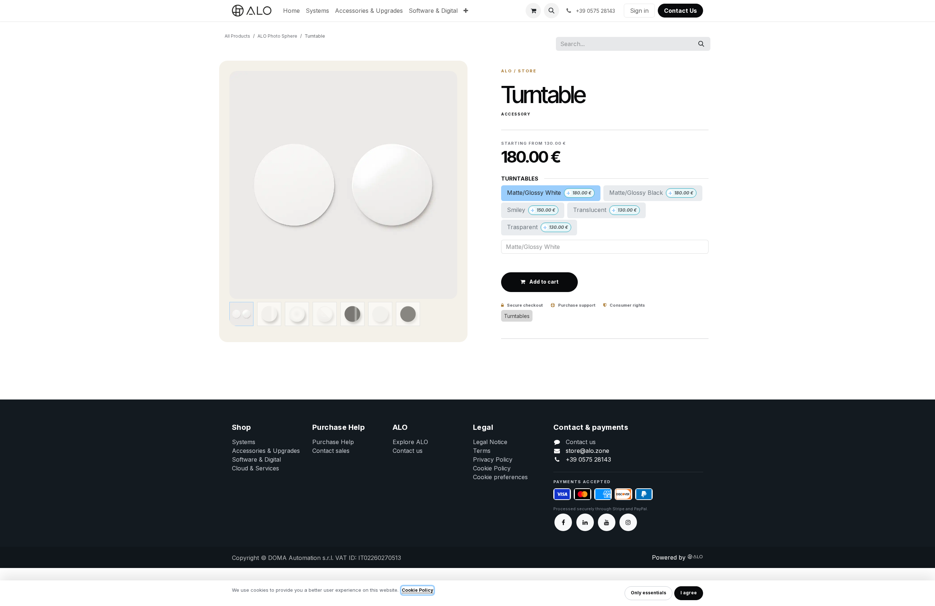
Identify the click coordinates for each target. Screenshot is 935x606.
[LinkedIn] (585, 522)
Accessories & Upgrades (266, 450)
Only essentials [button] (648, 592)
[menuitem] (291, 10)
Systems (243, 442)
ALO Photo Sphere (277, 36)
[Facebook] (563, 522)
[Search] (701, 44)
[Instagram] (628, 522)
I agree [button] (688, 592)
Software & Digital (256, 459)
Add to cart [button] (543, 282)
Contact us (408, 450)
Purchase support (576, 305)
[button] (551, 10)
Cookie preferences (500, 477)
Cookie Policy (492, 468)
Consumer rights (626, 305)
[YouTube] (606, 522)
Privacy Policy (492, 459)
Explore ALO (410, 442)
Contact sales (331, 450)
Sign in (639, 10)
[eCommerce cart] (533, 10)
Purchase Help (333, 442)
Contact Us (680, 10)
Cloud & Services (255, 468)
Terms (482, 450)
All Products (237, 36)
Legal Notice (490, 442)
